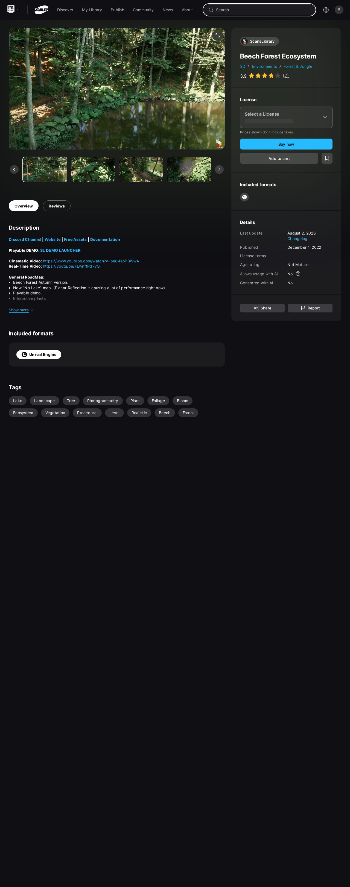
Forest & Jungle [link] (298, 66)
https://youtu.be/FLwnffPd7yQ (71, 266)
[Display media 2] (141, 169)
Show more (19, 310)
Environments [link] (264, 66)
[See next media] (219, 169)
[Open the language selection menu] (326, 9)
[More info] (298, 274)
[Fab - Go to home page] (41, 9)
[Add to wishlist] (327, 158)
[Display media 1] (93, 169)
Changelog (297, 238)
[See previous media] (14, 169)
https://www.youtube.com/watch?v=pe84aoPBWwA (91, 261)
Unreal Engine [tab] (43, 354)
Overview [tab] (23, 206)
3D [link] (243, 66)
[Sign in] (339, 9)
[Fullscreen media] (217, 35)
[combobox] (263, 10)
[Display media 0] (45, 169)
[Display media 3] (189, 169)
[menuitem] (65, 9)
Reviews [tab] (57, 206)
